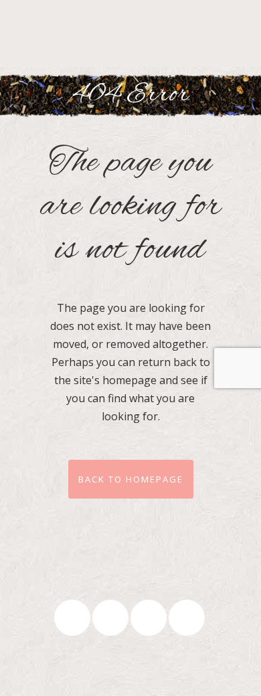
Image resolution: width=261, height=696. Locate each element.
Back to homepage (130, 479)
